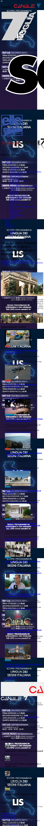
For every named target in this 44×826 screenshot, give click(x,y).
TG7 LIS (12, 166)
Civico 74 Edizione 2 (16, 199)
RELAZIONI (13, 183)
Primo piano (13, 201)
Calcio (12, 609)
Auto (19, 363)
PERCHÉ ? (13, 170)
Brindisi (28, 261)
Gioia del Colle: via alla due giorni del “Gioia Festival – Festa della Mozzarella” (24, 420)
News (7, 221)
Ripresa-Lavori (28, 502)
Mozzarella (28, 432)
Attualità (5, 264)
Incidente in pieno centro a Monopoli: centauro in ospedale (20, 385)
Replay (11, 208)
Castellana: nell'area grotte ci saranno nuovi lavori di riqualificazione (23, 665)
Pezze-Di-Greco (7, 261)
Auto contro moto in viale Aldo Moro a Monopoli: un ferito (21, 351)
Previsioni (17, 470)
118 (26, 363)
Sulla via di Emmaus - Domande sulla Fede (23, 186)
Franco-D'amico (20, 609)
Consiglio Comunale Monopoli (19, 197)
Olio (29, 262)
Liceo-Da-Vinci (19, 262)
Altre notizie (9, 679)
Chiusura (16, 540)
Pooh (23, 643)
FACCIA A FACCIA (16, 177)
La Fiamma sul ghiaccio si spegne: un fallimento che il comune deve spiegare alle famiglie (22, 525)
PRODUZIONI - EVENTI (18, 181)
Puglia (11, 470)
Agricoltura (37, 262)
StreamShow (13, 824)
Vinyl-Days (17, 573)
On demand (8, 162)
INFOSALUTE (14, 188)
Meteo (7, 470)
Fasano (7, 609)
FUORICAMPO (14, 179)
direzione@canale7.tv (31, 717)
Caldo (23, 470)
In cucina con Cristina (16, 215)
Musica (7, 626)
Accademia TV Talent (16, 210)
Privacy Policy (12, 819)
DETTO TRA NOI (15, 175)
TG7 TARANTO (14, 168)
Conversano (9, 573)
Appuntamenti (9, 415)
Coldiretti (20, 261)
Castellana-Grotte (10, 677)
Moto (23, 363)
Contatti (7, 223)
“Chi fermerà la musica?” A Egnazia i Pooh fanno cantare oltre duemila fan (23, 631)
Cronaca (7, 346)
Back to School (14, 214)
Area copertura (10, 226)
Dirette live (8, 225)
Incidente (15, 363)
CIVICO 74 (13, 193)
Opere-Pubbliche (17, 502)
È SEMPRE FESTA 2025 (17, 173)
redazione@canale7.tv (8, 815)
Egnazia (18, 643)
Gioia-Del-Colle (10, 432)
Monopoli (8, 363)
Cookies (3, 819)
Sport (6, 590)
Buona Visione (14, 192)
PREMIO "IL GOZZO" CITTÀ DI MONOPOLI (25, 172)
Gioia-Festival (20, 432)
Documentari (13, 212)
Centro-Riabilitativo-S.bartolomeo (23, 539)
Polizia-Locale (25, 398)
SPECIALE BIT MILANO (18, 195)
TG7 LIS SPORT (14, 184)
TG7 (6, 161)
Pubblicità (12, 217)
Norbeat (23, 573)
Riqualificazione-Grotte (24, 677)
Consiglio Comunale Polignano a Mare (21, 206)
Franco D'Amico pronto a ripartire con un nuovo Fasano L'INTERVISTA (22, 595)
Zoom (11, 204)
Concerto (13, 643)
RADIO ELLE (14, 190)
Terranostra (7, 262)
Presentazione (31, 573)
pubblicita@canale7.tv (8, 817)
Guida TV (8, 219)
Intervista (28, 609)
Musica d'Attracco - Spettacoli (18, 203)
